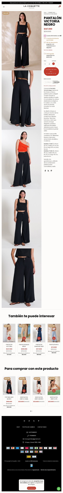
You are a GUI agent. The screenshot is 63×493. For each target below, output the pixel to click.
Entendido (31, 488)
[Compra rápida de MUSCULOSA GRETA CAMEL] (24, 390)
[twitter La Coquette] (34, 421)
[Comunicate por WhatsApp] (59, 489)
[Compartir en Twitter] (48, 171)
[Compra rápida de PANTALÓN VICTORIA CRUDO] (9, 338)
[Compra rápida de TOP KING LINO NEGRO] (9, 390)
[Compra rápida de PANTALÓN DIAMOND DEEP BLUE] (39, 338)
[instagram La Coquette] (24, 421)
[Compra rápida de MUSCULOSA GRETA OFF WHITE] (54, 390)
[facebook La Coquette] (29, 421)
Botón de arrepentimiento (48, 470)
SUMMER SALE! (51, 12)
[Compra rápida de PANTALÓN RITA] (54, 338)
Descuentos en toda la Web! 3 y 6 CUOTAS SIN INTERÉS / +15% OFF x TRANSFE (31, 3)
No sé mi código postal (50, 85)
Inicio (45, 12)
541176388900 (33, 432)
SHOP (18, 427)
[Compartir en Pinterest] (51, 171)
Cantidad (54, 61)
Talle (45, 61)
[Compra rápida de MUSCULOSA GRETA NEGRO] (39, 390)
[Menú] (4, 6)
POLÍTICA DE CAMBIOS (28, 427)
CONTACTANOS (42, 427)
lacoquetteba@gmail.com (32, 439)
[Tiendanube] (31, 461)
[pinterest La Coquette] (38, 421)
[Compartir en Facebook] (45, 171)
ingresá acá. (35, 470)
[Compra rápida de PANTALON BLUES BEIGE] (24, 338)
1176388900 (33, 435)
